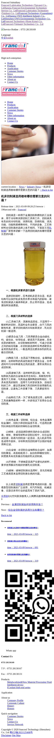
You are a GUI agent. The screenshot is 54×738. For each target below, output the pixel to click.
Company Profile (15, 700)
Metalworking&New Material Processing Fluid (29, 682)
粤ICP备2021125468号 (21, 732)
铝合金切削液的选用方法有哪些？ (26, 510)
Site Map (16, 735)
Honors (10, 708)
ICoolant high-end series (18, 687)
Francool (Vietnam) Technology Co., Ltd (23, 24)
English (9, 37)
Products (11, 66)
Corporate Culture (15, 703)
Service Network (15, 724)
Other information (15, 76)
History (10, 706)
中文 (3, 37)
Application (12, 68)
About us (11, 79)
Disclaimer (6, 735)
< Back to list (46, 190)
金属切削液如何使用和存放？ (27, 504)
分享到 (4, 496)
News (10, 74)
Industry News (34, 187)
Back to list (6, 515)
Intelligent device (15, 685)
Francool (22, 209)
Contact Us (12, 82)
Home (10, 63)
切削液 (19, 484)
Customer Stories (15, 71)
